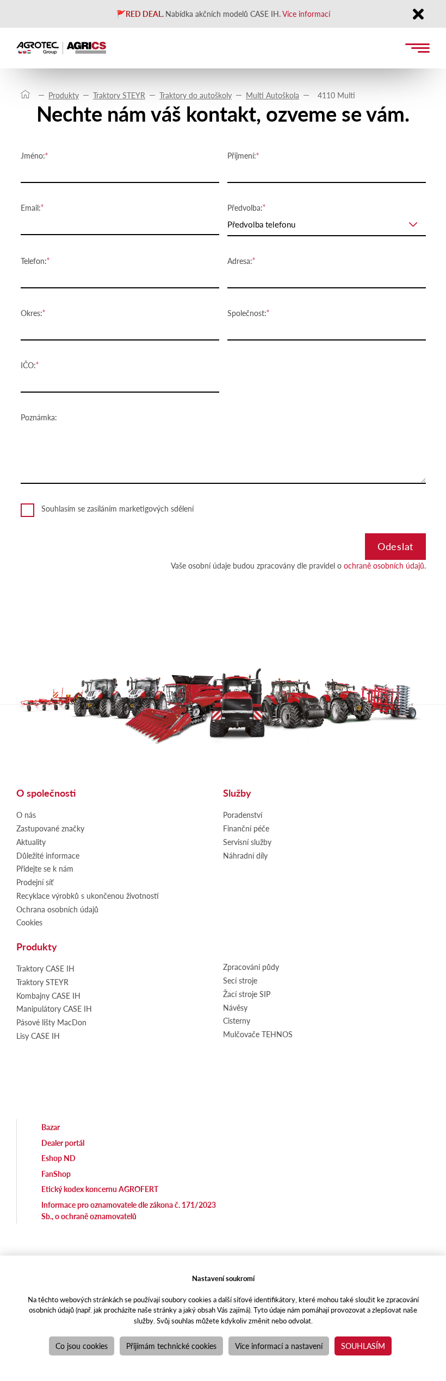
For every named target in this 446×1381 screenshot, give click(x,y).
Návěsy (235, 1007)
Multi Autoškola (272, 95)
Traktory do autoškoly (195, 95)
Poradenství (242, 814)
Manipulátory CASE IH (54, 1008)
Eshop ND (58, 1157)
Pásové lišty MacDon (51, 1022)
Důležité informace (47, 855)
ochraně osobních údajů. (385, 565)
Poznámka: (39, 417)
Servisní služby (247, 841)
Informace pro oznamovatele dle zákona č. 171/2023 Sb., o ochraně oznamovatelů (128, 1210)
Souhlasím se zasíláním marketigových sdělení (117, 508)
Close (418, 14)
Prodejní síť (34, 881)
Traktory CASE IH (45, 968)
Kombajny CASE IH (48, 995)
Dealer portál (62, 1142)
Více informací (306, 13)
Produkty (63, 95)
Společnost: (247, 312)
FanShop (56, 1173)
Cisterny (236, 1020)
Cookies (29, 922)
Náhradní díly (245, 855)
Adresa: (239, 260)
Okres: (31, 312)
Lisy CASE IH (38, 1035)
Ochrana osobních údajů (57, 909)
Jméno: (33, 155)
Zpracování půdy (251, 966)
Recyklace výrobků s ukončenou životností (87, 895)
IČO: (28, 365)
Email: (31, 207)
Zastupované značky (50, 828)
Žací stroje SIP (246, 993)
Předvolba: (245, 207)
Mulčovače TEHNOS (258, 1034)
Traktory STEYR (119, 95)
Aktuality (31, 841)
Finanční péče (246, 828)
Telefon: (34, 260)
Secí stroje (240, 980)
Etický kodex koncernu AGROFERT (99, 1188)
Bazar (50, 1126)
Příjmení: (241, 155)
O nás (26, 814)
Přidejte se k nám (44, 868)
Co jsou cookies (81, 1345)
